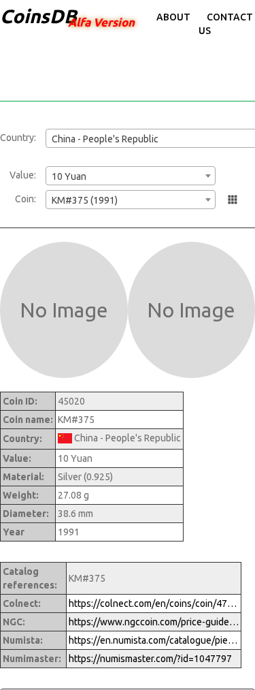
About (173, 17)
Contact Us (226, 24)
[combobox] (131, 175)
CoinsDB (38, 16)
